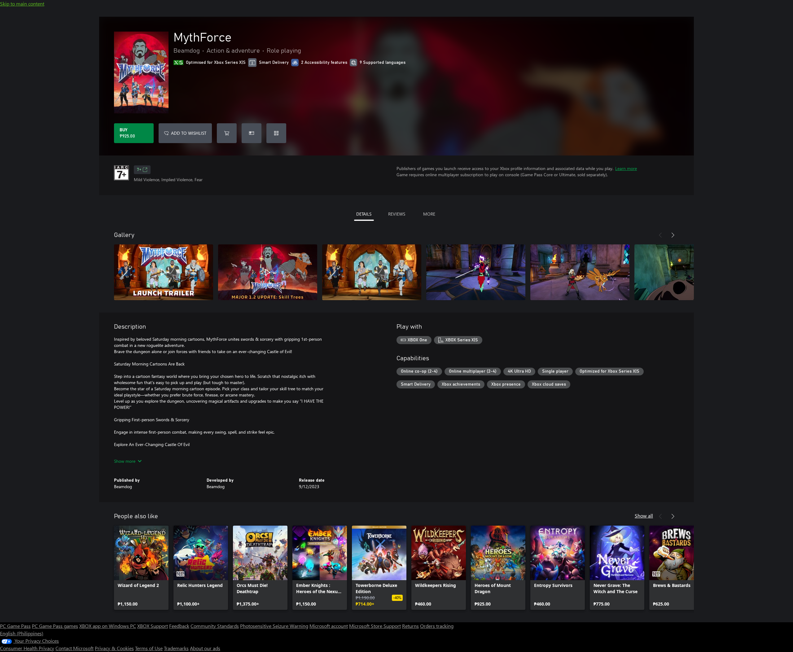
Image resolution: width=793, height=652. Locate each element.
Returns (410, 626)
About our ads (205, 648)
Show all (644, 515)
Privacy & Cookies (114, 648)
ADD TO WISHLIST (188, 133)
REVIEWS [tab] (396, 214)
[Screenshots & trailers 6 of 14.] (684, 272)
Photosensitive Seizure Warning (274, 626)
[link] (141, 568)
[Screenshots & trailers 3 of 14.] (371, 272)
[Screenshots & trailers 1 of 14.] (163, 272)
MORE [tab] (429, 214)
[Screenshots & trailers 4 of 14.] (475, 272)
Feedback (179, 626)
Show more (124, 461)
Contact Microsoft (74, 648)
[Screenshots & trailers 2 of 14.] (267, 272)
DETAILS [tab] (363, 214)
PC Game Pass (15, 626)
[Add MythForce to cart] (227, 133)
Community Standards (215, 626)
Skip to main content (22, 3)
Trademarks (176, 648)
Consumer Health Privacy (27, 648)
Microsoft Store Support (375, 626)
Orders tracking (436, 626)
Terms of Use (149, 648)
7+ (139, 170)
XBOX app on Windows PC (107, 626)
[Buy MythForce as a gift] (251, 133)
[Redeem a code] (276, 133)
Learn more (626, 168)
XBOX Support (152, 626)
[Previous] (660, 235)
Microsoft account (328, 626)
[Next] (673, 235)
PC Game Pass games (55, 626)
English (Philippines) (21, 633)
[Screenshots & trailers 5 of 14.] (579, 272)
